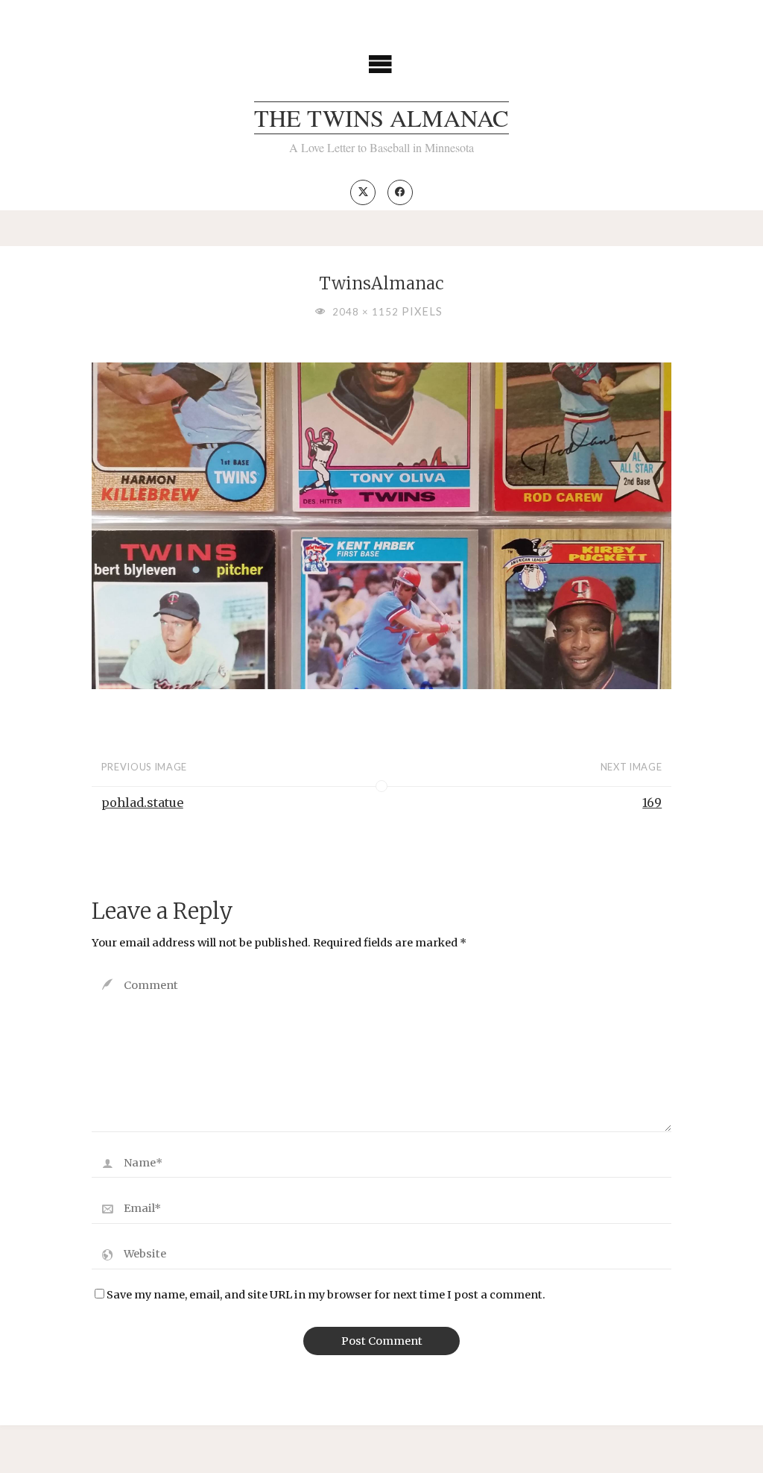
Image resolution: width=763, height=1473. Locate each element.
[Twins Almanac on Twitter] (363, 192)
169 (652, 802)
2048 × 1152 (367, 312)
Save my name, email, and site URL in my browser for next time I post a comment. (326, 1294)
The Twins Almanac (381, 117)
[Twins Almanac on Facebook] (400, 192)
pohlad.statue (142, 802)
